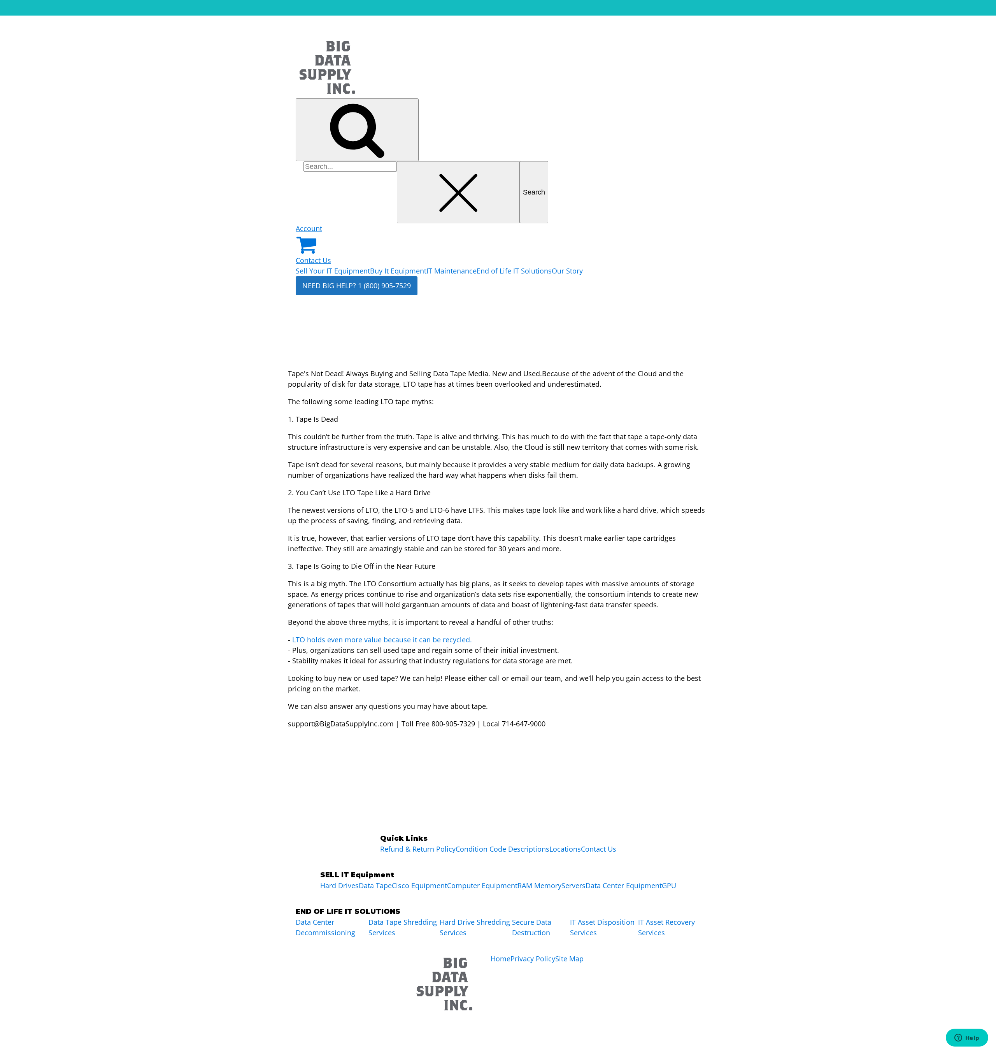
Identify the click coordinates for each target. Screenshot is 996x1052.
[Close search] (458, 192)
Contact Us (313, 260)
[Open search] (357, 129)
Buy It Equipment (398, 270)
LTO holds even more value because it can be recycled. (382, 639)
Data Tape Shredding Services (402, 927)
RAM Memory (539, 885)
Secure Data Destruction (531, 927)
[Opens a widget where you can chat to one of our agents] (966, 1038)
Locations (565, 849)
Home (500, 958)
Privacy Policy (532, 958)
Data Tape (375, 885)
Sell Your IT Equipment (333, 270)
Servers (573, 885)
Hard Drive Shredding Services (475, 927)
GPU (669, 885)
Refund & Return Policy (418, 849)
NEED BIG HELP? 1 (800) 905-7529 (356, 285)
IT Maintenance (451, 270)
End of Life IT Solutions (514, 270)
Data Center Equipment (624, 885)
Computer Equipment (482, 885)
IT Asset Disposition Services (602, 927)
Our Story (567, 270)
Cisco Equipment (419, 885)
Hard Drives (339, 885)
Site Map (569, 958)
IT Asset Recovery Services (666, 927)
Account (309, 228)
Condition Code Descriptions (502, 849)
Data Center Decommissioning (325, 927)
